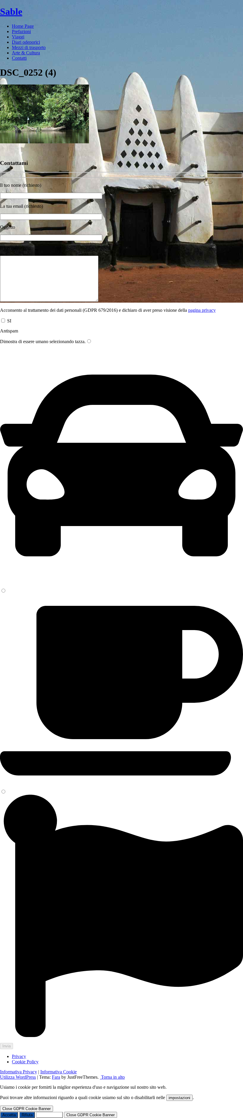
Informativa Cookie (58, 1071)
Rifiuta (27, 1115)
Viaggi (18, 36)
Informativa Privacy (18, 1071)
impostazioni (179, 1098)
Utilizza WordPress (18, 1077)
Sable (11, 11)
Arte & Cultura (26, 52)
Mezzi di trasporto (29, 47)
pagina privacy (202, 310)
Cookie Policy (25, 1061)
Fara (56, 1077)
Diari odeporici (26, 42)
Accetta (9, 1115)
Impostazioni (49, 1115)
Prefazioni (21, 31)
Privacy (19, 1056)
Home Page (23, 26)
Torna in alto (112, 1077)
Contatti (19, 58)
